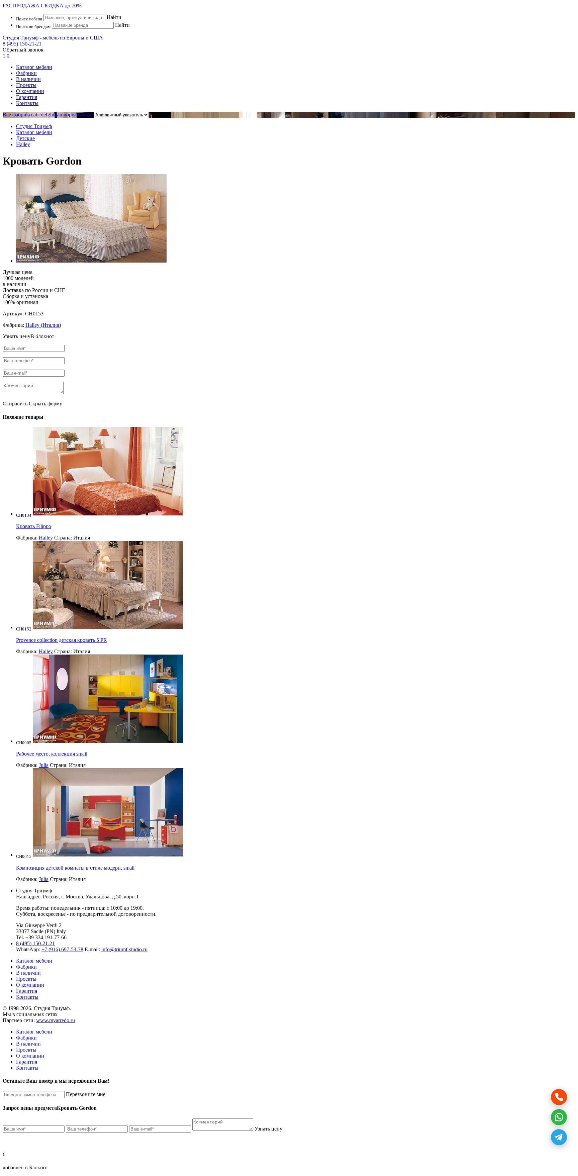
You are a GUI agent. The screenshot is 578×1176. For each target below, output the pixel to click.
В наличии (28, 79)
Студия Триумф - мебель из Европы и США (53, 37)
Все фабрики (17, 114)
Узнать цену (268, 1129)
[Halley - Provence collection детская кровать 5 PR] (108, 627)
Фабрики (26, 73)
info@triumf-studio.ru (124, 949)
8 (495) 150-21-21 (22, 43)
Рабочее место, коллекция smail (51, 754)
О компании (30, 91)
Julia (44, 765)
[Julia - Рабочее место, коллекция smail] (108, 741)
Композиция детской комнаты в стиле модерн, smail (75, 868)
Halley (46, 538)
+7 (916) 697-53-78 (62, 949)
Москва (74, 896)
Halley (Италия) (43, 325)
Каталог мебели (34, 67)
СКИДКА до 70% (42, 5)
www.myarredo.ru (55, 1020)
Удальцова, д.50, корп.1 (112, 896)
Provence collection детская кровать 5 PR (61, 640)
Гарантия (26, 97)
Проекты (26, 85)
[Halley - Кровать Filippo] (108, 513)
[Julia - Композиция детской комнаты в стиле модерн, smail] (108, 855)
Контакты (27, 103)
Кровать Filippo (33, 526)
